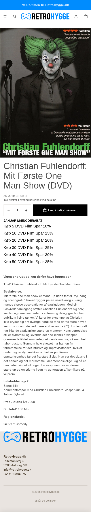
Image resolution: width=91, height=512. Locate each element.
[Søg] (14, 16)
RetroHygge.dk (50, 491)
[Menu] (5, 16)
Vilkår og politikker (45, 500)
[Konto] (76, 16)
